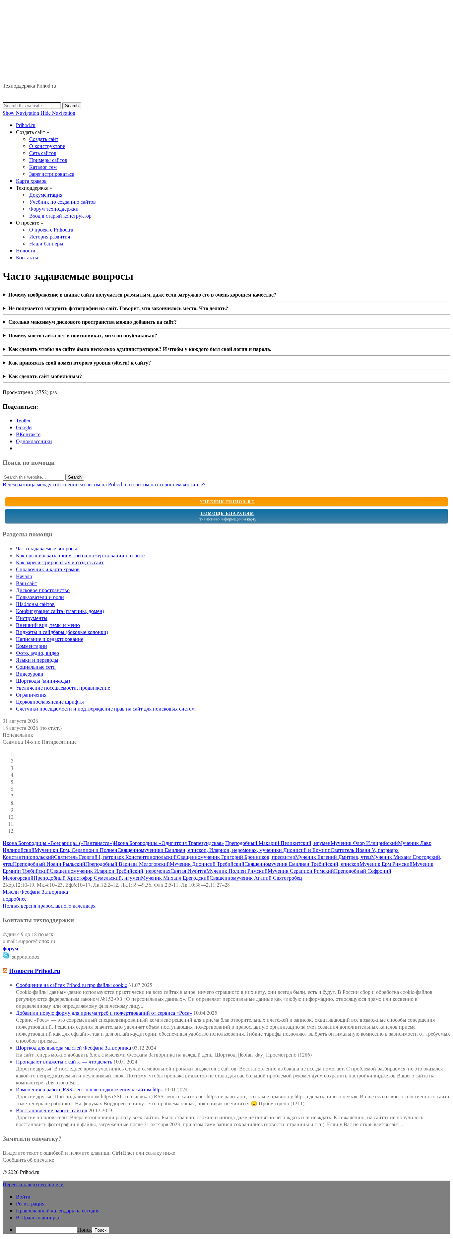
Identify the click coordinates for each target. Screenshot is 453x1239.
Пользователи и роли (40, 596)
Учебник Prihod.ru (227, 502)
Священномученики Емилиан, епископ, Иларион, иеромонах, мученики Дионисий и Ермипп (224, 849)
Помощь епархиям (227, 516)
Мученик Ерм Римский (386, 863)
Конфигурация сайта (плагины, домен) (60, 610)
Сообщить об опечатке (28, 1159)
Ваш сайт (26, 583)
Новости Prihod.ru (34, 970)
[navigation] (226, 1213)
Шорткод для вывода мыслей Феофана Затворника (73, 1047)
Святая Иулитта (188, 870)
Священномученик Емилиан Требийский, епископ (301, 863)
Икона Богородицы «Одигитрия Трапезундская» (169, 842)
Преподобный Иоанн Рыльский (49, 863)
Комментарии (31, 645)
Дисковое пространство (43, 589)
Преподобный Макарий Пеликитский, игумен (278, 842)
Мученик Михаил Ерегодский (175, 877)
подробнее (15, 898)
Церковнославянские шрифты (50, 701)
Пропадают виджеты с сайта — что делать (64, 1061)
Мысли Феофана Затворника (35, 891)
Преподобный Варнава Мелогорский (127, 863)
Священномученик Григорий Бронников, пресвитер (236, 856)
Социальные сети (36, 666)
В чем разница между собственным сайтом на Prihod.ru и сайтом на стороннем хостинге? (104, 484)
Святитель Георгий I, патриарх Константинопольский (115, 856)
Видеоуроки (29, 673)
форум (10, 948)
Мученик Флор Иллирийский (364, 842)
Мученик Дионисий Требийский (207, 863)
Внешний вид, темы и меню (48, 624)
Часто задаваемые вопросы (46, 548)
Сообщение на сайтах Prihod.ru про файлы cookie (71, 984)
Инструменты (31, 617)
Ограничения (31, 694)
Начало (24, 576)
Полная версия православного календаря (49, 905)
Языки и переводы (37, 659)
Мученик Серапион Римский (301, 870)
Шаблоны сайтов (35, 603)
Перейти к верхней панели (33, 1184)
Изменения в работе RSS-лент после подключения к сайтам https (89, 1089)
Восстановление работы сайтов (51, 1110)
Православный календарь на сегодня (57, 1210)
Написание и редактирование (49, 638)
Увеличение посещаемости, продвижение (63, 687)
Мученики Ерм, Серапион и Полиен (75, 849)
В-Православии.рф (37, 1217)
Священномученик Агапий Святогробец (256, 877)
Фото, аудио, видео (37, 652)
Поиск (84, 1229)
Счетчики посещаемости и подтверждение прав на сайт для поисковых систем (105, 708)
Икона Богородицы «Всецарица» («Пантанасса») (58, 842)
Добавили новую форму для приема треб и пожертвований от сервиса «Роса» (104, 1012)
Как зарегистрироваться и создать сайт (60, 562)
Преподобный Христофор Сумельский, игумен (87, 877)
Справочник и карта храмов (48, 569)
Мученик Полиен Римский (237, 870)
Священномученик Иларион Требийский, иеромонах (110, 870)
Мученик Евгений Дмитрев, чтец (333, 856)
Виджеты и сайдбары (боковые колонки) (62, 631)
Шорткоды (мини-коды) (43, 680)
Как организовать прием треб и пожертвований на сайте (80, 555)
